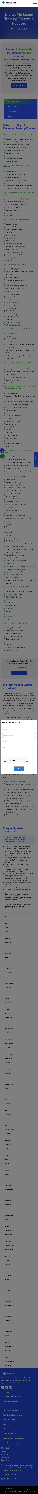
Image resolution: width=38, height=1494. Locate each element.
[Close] (34, 722)
